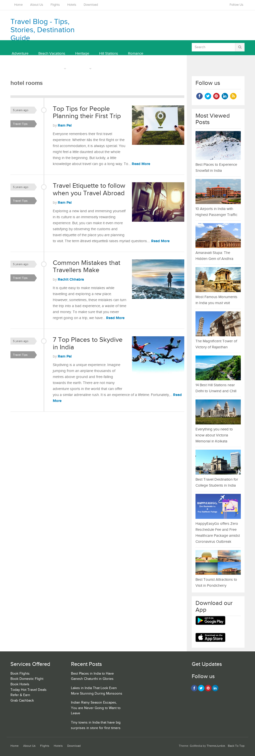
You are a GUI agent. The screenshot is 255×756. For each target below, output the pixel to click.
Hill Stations (108, 53)
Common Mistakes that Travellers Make (86, 266)
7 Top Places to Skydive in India (88, 343)
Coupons (80, 68)
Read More (141, 164)
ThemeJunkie (216, 746)
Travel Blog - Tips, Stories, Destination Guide (42, 30)
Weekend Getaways (28, 68)
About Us (36, 5)
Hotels (71, 5)
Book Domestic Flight (26, 679)
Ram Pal (65, 125)
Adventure (20, 53)
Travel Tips (20, 124)
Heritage (82, 53)
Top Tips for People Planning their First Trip (87, 112)
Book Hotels (19, 684)
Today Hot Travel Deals (28, 690)
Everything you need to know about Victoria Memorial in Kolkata (214, 435)
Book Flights (20, 674)
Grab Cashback (22, 701)
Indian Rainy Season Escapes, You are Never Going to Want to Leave (96, 708)
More (58, 68)
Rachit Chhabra (71, 279)
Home (18, 5)
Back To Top (236, 746)
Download (91, 5)
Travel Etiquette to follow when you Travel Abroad (89, 189)
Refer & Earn (20, 695)
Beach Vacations (51, 53)
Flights (55, 5)
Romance (135, 53)
